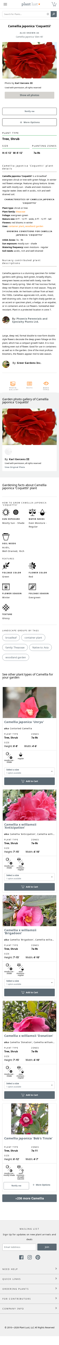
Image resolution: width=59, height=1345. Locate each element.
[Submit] (54, 14)
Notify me (29, 111)
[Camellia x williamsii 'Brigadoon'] (29, 941)
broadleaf (11, 637)
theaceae (20, 211)
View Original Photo (15, 467)
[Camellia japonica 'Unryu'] (29, 731)
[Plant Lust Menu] (5, 4)
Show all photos (29, 95)
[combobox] (29, 771)
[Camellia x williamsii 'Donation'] (29, 1045)
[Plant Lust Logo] (31, 4)
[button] (48, 14)
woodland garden (34, 226)
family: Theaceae (15, 647)
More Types (46, 389)
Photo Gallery (13, 389)
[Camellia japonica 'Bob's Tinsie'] (29, 1142)
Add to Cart (32, 781)
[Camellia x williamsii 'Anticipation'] (29, 836)
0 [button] (54, 3)
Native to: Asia (40, 647)
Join (47, 1247)
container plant (16, 226)
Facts (29, 388)
